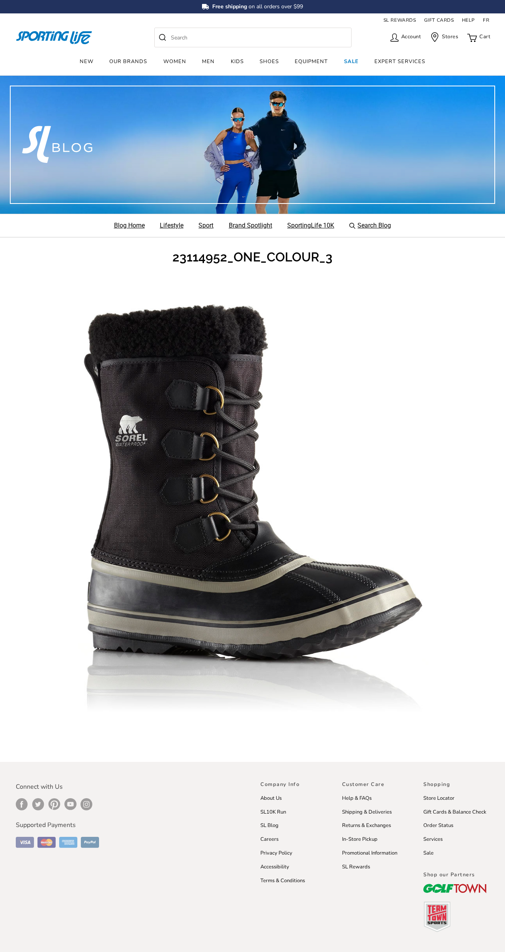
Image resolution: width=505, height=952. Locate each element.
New (87, 61)
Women (174, 61)
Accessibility (274, 866)
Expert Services (399, 61)
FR (486, 20)
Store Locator (438, 798)
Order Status (438, 825)
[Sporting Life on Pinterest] (54, 804)
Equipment (311, 61)
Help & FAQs (357, 798)
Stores (450, 36)
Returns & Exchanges (366, 825)
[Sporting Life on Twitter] (38, 804)
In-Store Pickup (360, 839)
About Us (271, 798)
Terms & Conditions (282, 880)
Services (433, 839)
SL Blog (269, 825)
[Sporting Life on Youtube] (70, 804)
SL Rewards (356, 866)
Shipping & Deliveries (367, 812)
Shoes (269, 61)
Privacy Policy (276, 853)
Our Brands (128, 61)
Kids (237, 61)
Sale (351, 61)
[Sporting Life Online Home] (54, 37)
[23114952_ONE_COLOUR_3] (252, 507)
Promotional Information (369, 853)
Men (208, 61)
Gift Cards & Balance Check (454, 812)
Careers (269, 839)
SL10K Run (273, 812)
